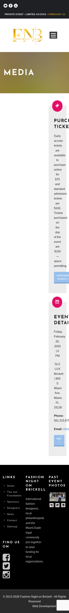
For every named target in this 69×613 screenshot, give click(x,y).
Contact (12, 520)
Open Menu (53, 35)
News (10, 514)
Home (11, 485)
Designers (13, 507)
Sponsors (13, 501)
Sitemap (12, 526)
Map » (59, 440)
